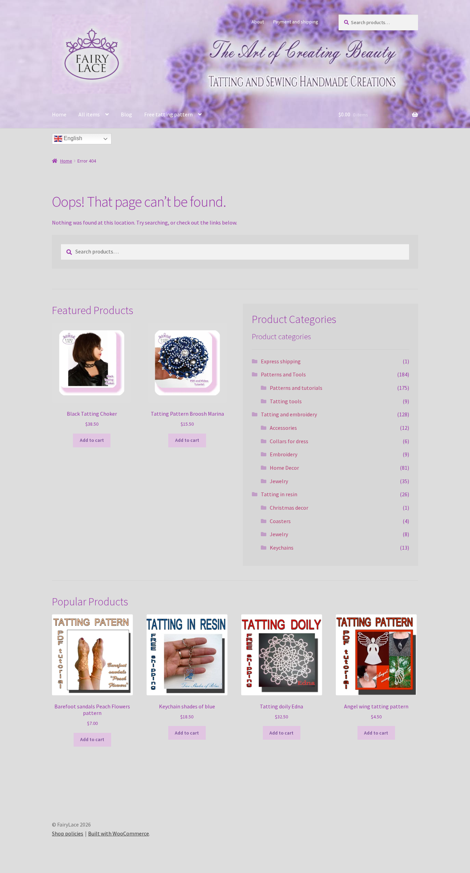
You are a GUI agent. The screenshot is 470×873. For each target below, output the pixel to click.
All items (89, 114)
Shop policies (67, 833)
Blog (126, 114)
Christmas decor (289, 507)
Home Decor (284, 467)
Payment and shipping (295, 22)
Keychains (281, 547)
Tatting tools (286, 401)
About (258, 22)
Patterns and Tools (283, 374)
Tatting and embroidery (289, 414)
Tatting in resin (279, 494)
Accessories (283, 427)
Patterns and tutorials (296, 387)
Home (59, 114)
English (72, 138)
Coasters (280, 521)
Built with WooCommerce (118, 833)
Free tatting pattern (168, 114)
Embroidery (283, 454)
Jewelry (279, 481)
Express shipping (281, 361)
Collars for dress (289, 441)
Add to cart (92, 440)
